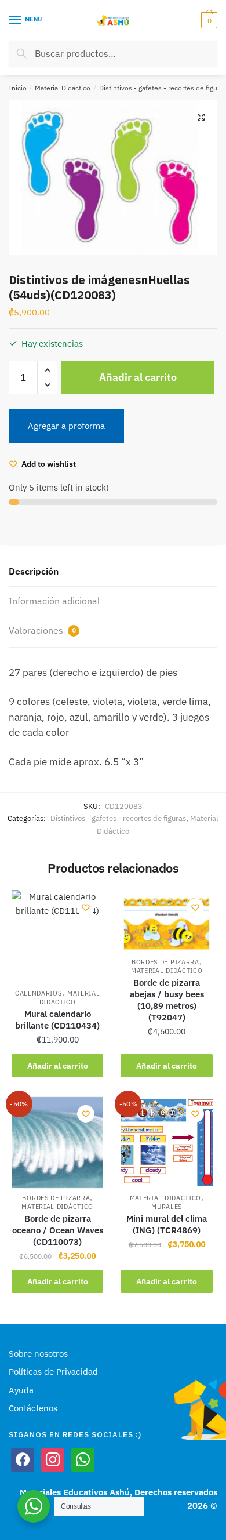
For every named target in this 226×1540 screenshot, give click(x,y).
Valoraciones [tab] (42, 630)
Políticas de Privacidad (53, 1371)
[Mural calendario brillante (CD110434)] (57, 937)
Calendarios (38, 993)
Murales (166, 1207)
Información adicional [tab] (54, 600)
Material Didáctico (62, 87)
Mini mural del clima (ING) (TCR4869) (166, 1224)
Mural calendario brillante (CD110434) (57, 1019)
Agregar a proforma (66, 425)
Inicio (18, 87)
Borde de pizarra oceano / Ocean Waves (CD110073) (57, 1230)
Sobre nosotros (38, 1353)
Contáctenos (33, 1408)
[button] (201, 117)
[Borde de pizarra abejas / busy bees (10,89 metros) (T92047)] (166, 921)
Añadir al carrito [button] (57, 1065)
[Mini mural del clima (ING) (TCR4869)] (166, 1142)
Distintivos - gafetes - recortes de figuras (118, 818)
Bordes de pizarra (165, 962)
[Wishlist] (85, 907)
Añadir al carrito (138, 377)
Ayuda (21, 1390)
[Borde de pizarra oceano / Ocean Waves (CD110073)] (57, 1142)
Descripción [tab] (34, 571)
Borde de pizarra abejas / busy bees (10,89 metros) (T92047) (167, 1000)
